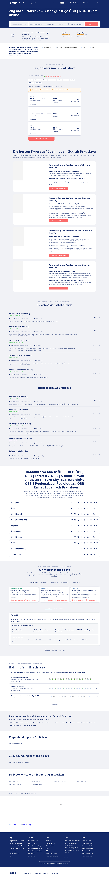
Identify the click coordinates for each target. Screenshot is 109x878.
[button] (51, 24)
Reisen (84, 838)
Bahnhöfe (13, 851)
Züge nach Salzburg (15, 784)
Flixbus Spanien (32, 843)
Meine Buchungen (75, 3)
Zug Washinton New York (17, 843)
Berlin (72, 80)
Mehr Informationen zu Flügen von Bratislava (23, 725)
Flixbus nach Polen (33, 841)
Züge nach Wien (14, 781)
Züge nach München (60, 781)
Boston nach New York (17, 846)
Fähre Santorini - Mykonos (72, 841)
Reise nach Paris (87, 846)
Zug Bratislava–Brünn (15, 743)
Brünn (59, 80)
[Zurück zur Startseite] (14, 3)
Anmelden (97, 3)
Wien (30, 80)
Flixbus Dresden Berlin (35, 848)
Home (11, 793)
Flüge (31, 3)
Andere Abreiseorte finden (54, 76)
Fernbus (25, 3)
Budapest (38, 80)
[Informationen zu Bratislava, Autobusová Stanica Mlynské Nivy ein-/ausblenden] (97, 697)
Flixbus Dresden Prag (34, 846)
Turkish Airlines (50, 843)
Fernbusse (31, 838)
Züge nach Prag (36, 781)
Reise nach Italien (87, 851)
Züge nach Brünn (37, 784)
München (38, 83)
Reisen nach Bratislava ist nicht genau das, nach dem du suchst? (29, 723)
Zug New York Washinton (17, 841)
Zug (20, 3)
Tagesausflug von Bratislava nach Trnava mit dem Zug (70, 231)
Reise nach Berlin (87, 843)
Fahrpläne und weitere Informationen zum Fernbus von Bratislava (75, 723)
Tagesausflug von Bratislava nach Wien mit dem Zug (69, 166)
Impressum (27, 873)
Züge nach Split (81, 781)
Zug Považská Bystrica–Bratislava (19, 762)
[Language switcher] (63, 3)
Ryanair (48, 841)
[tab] (33, 582)
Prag (44, 80)
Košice (31, 83)
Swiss (47, 848)
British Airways (50, 846)
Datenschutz (54, 873)
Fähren (36, 3)
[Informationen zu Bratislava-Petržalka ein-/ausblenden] (97, 688)
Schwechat (52, 80)
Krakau (66, 80)
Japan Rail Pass (86, 841)
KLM (47, 851)
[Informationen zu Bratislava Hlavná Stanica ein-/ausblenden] (97, 679)
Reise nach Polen (87, 848)
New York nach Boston (17, 848)
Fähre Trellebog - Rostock (72, 848)
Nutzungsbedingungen (41, 873)
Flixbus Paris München (35, 851)
